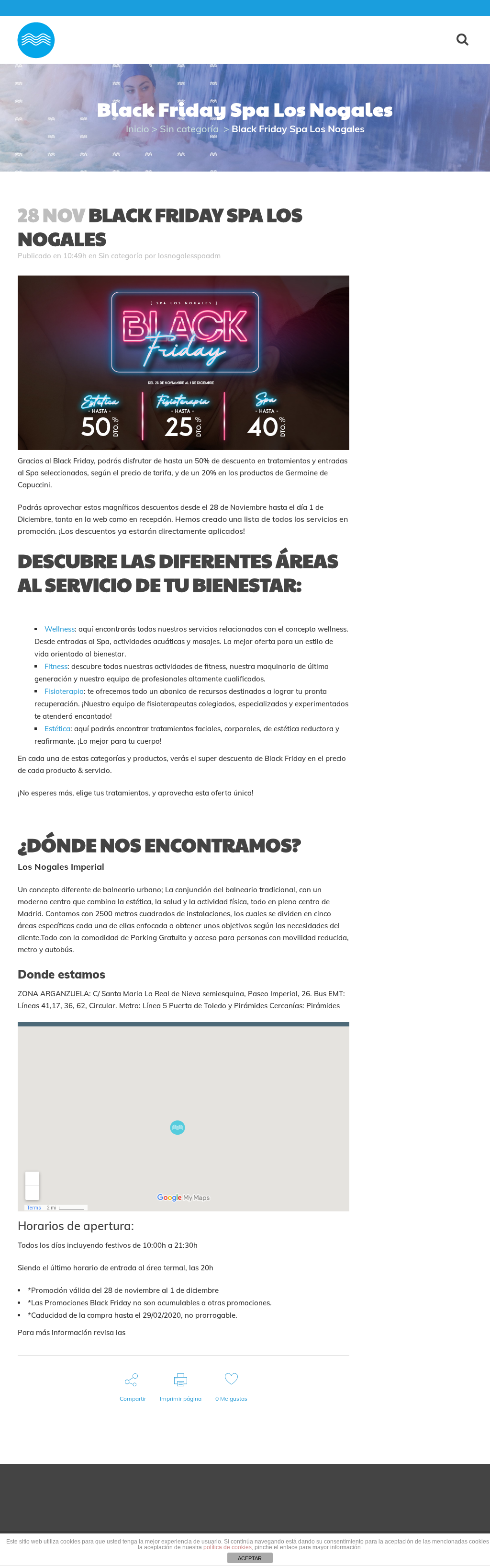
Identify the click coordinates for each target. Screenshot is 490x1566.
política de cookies (227, 1547)
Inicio (137, 129)
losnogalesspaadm (189, 255)
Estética (57, 728)
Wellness (60, 628)
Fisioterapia (64, 691)
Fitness (56, 666)
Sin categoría (189, 129)
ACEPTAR (250, 1558)
